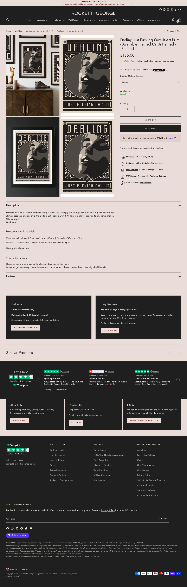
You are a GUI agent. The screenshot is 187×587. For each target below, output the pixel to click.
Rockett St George (27, 574)
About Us (141, 450)
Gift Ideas (18, 31)
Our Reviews (143, 470)
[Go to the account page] (173, 20)
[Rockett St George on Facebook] (160, 9)
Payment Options (58, 475)
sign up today (168, 61)
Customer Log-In (57, 450)
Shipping (137, 148)
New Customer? (57, 455)
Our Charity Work (145, 465)
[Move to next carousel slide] (178, 352)
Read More (11, 222)
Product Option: (131, 76)
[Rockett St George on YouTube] (179, 9)
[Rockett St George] (93, 13)
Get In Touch (100, 450)
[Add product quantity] (131, 109)
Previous (170, 31)
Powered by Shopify (13, 576)
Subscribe (164, 519)
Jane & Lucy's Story (146, 455)
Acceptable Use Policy (147, 495)
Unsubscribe (99, 480)
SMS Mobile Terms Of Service (151, 480)
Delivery (53, 465)
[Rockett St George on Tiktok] (175, 9)
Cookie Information (146, 485)
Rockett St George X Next (62, 480)
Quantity (124, 103)
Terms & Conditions (146, 490)
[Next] (132, 3)
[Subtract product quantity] (123, 109)
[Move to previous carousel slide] (171, 353)
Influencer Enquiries (103, 465)
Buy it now (150, 129)
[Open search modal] (8, 20)
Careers (140, 460)
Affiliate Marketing (102, 475)
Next (179, 31)
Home (8, 31)
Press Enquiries (101, 460)
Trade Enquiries (101, 470)
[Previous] (55, 3)
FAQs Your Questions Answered (109, 455)
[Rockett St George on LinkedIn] (168, 9)
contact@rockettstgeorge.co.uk (20, 463)
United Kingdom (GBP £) (19, 569)
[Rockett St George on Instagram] (164, 9)
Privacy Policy (143, 475)
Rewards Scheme (58, 470)
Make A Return (57, 460)
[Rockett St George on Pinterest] (172, 9)
